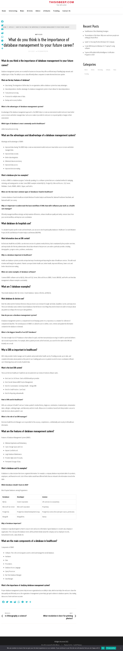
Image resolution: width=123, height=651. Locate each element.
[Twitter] (2, 25)
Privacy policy (111, 648)
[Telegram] (2, 44)
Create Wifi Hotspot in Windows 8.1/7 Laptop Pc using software (100, 47)
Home (4, 11)
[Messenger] (2, 41)
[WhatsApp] (2, 37)
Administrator (43, 51)
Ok (103, 648)
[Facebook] (2, 21)
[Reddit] (2, 33)
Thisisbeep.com (61, 2)
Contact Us (66, 11)
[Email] (2, 29)
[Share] (2, 48)
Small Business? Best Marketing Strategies (96, 31)
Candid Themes (77, 645)
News (22, 11)
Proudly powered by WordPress (50, 645)
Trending (56, 11)
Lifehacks (46, 11)
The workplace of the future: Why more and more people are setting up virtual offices (102, 36)
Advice (38, 11)
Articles (30, 11)
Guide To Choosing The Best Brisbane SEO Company (99, 42)
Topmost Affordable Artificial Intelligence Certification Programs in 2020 (99, 53)
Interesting (13, 11)
